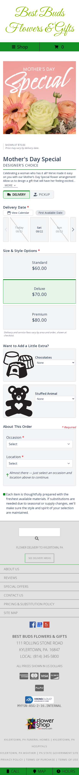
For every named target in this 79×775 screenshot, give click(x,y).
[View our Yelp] (46, 626)
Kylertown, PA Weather (18, 753)
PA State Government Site (59, 753)
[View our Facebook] (33, 626)
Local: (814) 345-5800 (39, 656)
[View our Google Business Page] (39, 626)
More (8, 185)
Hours (67, 771)
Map (41, 771)
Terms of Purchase (40, 759)
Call (14, 771)
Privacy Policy (12, 759)
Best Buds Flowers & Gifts (39, 21)
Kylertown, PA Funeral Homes (27, 739)
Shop (22, 47)
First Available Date (51, 212)
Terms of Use (68, 759)
